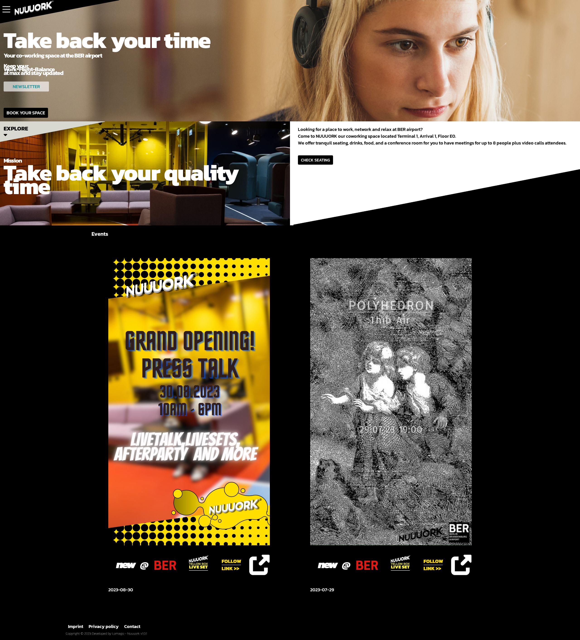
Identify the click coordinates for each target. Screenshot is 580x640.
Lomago (118, 633)
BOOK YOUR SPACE (26, 112)
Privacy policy (104, 626)
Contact (132, 626)
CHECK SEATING (315, 160)
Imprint (75, 626)
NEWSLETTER (26, 86)
